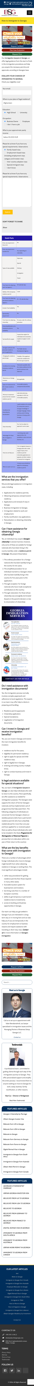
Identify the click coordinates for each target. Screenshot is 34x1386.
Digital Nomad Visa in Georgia (14, 1149)
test (17, 1273)
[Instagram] (25, 1370)
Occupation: (7, 118)
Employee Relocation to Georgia (17, 1287)
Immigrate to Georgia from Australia (16, 1162)
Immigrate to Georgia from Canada (15, 1172)
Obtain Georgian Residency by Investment (17, 1313)
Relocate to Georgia (10, 1134)
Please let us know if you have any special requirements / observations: (15, 175)
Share (5, 227)
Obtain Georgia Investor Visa (13, 1119)
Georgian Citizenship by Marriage (15, 1114)
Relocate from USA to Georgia (14, 1129)
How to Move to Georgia (17, 1303)
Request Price (17, 54)
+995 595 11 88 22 (27, 6)
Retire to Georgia (17, 1277)
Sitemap (4, 1355)
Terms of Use (6, 1357)
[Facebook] (5, 1370)
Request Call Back (17, 46)
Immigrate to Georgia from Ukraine (17, 1290)
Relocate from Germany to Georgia (15, 1139)
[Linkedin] (19, 1370)
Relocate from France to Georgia (14, 1144)
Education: (6, 110)
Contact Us (17, 1320)
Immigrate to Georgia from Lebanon (17, 1310)
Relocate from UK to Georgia (13, 1124)
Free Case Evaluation (17, 50)
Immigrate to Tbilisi (17, 1300)
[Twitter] (12, 1370)
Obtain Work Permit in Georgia (14, 1167)
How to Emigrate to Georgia (17, 1307)
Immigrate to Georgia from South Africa (15, 1155)
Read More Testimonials (17, 1100)
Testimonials (6, 1359)
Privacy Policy (6, 1352)
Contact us (17, 1037)
